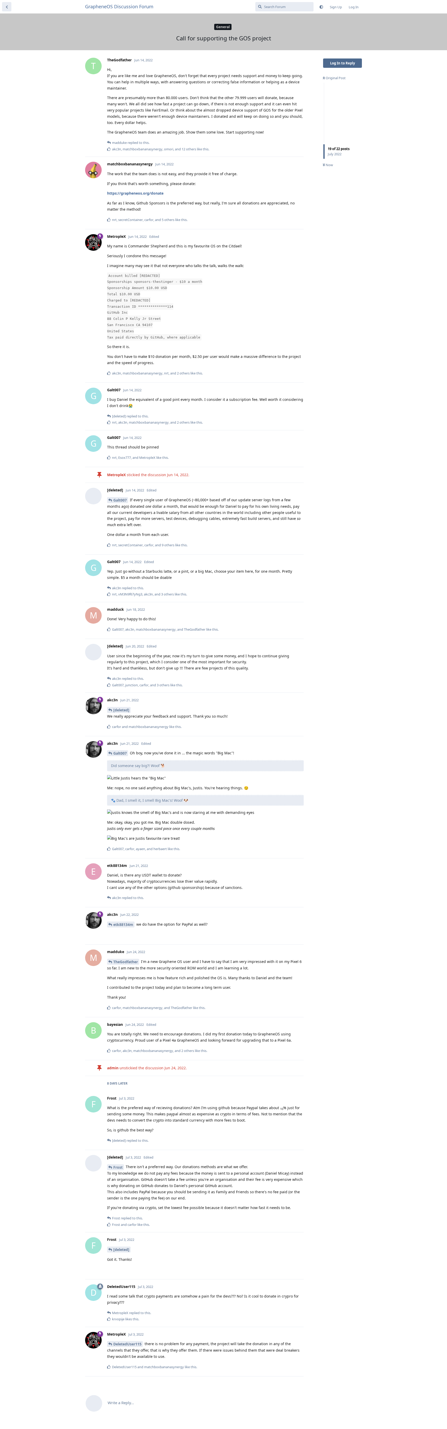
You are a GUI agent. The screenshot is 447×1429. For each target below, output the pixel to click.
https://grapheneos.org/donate (135, 193)
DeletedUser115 (127, 1344)
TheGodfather (125, 961)
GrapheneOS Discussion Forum (119, 6)
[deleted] (121, 710)
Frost (118, 1167)
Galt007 (120, 500)
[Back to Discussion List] (6, 6)
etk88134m (123, 924)
